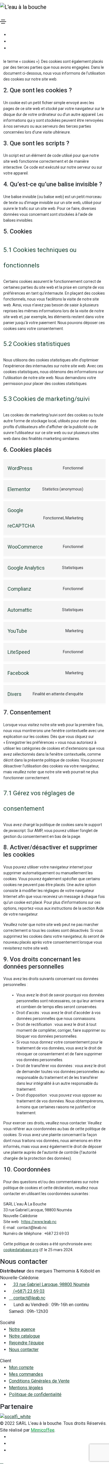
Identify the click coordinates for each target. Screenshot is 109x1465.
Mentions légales (26, 1387)
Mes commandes (26, 1374)
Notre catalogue (24, 1336)
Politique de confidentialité (35, 1394)
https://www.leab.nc (38, 1221)
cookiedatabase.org (20, 1250)
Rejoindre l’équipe (26, 1342)
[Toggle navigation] (3, 22)
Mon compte (21, 1367)
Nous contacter (24, 1349)
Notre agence (22, 1329)
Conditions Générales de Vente (39, 1381)
